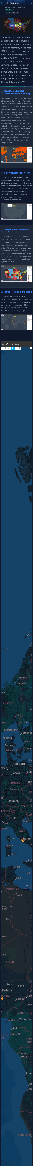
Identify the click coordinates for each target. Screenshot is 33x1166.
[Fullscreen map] (30, 339)
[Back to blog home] (2, 7)
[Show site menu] (30, 3)
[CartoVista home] (2, 3)
